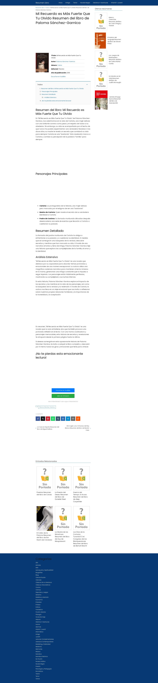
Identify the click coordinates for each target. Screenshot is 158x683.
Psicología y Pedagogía (44, 669)
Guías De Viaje (40, 617)
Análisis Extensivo (50, 97)
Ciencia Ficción (41, 577)
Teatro (38, 674)
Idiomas (38, 627)
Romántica (39, 671)
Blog (37, 575)
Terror (75, 3)
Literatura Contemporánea (44, 642)
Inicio (60, 3)
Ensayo (38, 605)
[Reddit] (78, 418)
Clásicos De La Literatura (44, 582)
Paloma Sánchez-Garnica (65, 61)
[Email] (73, 418)
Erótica (38, 607)
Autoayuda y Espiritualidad (44, 570)
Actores (38, 565)
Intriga (68, 3)
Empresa (39, 602)
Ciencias (38, 580)
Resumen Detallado (49, 94)
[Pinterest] (48, 418)
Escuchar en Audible (58, 76)
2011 (37, 563)
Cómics (38, 590)
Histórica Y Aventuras (100, 3)
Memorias (39, 649)
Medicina (39, 647)
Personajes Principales (49, 91)
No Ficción (39, 659)
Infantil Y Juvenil (116, 3)
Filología (38, 614)
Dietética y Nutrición (42, 597)
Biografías (39, 572)
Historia (38, 619)
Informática (39, 632)
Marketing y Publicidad (43, 644)
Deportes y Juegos (42, 592)
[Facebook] (38, 418)
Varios (60, 65)
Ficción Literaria (41, 612)
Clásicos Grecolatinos (43, 585)
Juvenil (38, 637)
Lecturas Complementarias (45, 639)
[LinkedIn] (63, 418)
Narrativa (39, 654)
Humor (38, 624)
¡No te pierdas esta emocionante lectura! (56, 101)
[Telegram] (68, 418)
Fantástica (39, 609)
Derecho (38, 595)
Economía (39, 600)
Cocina (38, 587)
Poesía (38, 666)
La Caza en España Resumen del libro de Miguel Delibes (48, 428)
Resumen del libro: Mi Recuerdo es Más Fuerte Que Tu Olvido (62, 89)
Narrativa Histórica (42, 656)
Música (38, 651)
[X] (43, 418)
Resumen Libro (42, 2)
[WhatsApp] (53, 418)
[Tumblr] (58, 418)
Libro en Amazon (63, 396)
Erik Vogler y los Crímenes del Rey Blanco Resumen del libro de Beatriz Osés (77, 428)
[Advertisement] (63, 38)
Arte (37, 568)
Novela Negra (85, 3)
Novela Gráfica (40, 661)
